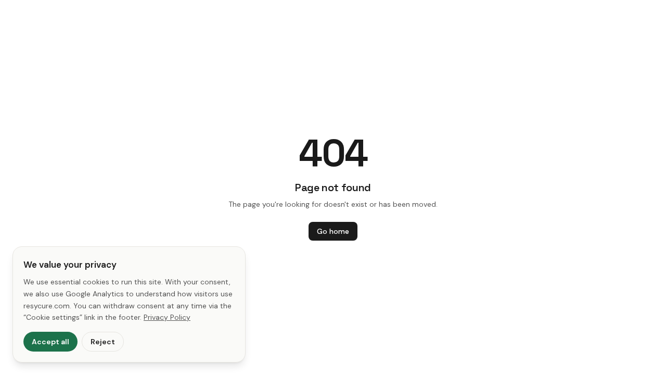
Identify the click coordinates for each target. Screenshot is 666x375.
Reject (103, 341)
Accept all (50, 341)
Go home (333, 231)
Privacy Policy (167, 317)
